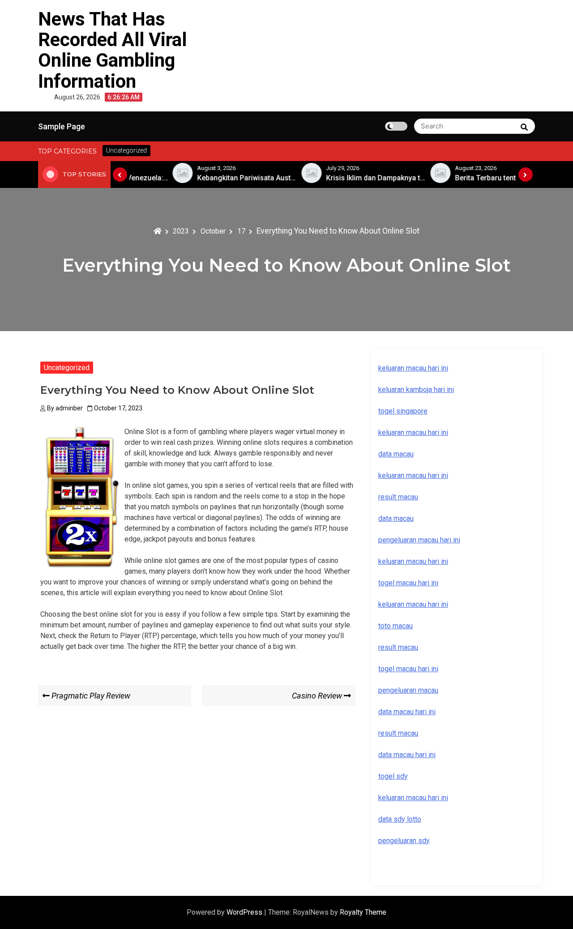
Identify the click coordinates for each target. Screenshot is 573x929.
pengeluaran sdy (404, 840)
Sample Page (61, 126)
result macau (398, 647)
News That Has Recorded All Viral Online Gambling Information (112, 50)
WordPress (245, 912)
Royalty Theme (363, 912)
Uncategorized (67, 367)
